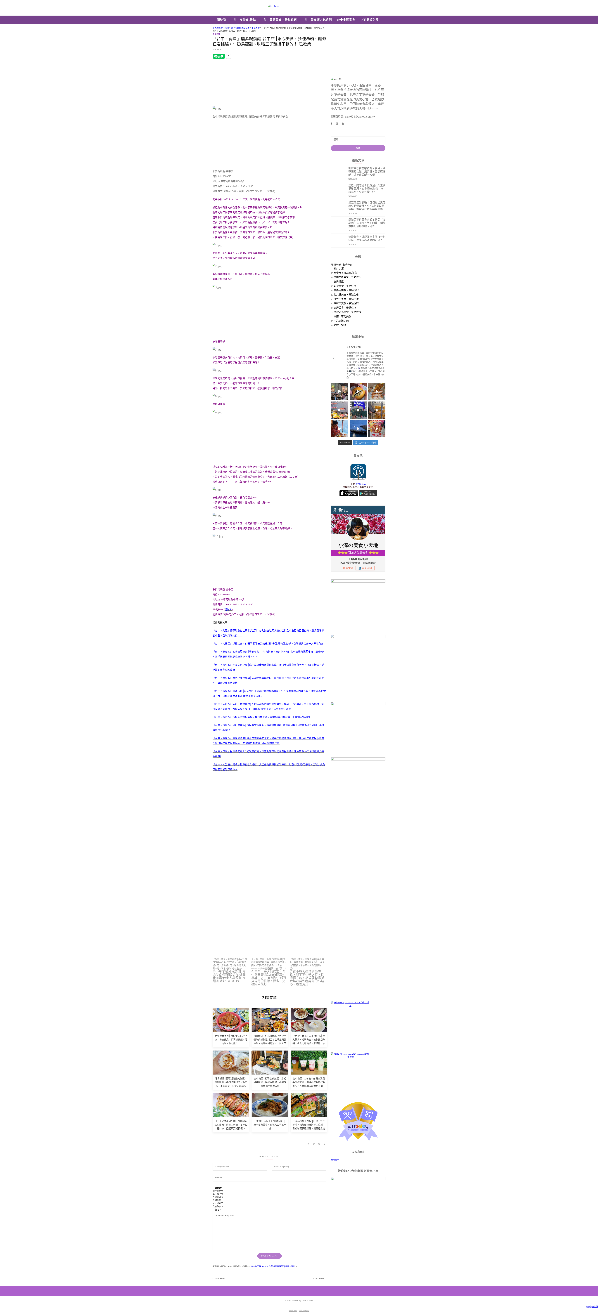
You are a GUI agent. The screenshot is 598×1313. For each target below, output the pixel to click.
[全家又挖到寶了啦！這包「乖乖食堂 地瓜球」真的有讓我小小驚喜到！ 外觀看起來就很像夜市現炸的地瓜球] (376, 428)
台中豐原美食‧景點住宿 (280, 19)
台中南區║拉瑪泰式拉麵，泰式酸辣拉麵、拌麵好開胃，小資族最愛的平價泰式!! (270, 1082)
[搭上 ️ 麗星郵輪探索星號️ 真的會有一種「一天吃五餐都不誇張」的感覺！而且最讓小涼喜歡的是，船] (339, 428)
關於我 (221, 19)
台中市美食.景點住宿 (345, 273)
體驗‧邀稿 (340, 325)
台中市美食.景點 (245, 19)
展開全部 (336, 264)
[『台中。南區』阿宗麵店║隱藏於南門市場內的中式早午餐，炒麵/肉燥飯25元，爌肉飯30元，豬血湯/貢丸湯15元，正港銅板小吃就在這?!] (232, 970)
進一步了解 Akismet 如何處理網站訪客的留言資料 (273, 1266)
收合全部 (348, 264)
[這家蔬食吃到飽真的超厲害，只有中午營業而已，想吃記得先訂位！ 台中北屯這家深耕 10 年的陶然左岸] (339, 391)
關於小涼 (339, 268)
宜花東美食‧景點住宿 (346, 303)
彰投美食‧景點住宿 (345, 286)
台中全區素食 (346, 19)
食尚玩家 (339, 281)
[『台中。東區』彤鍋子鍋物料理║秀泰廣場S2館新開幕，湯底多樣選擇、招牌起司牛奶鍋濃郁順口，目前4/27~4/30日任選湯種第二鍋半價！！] (270, 972)
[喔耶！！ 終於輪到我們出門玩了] (358, 410)
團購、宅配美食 (342, 316)
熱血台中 (335, 1160)
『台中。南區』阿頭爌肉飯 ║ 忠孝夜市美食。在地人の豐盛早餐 (270, 1125)
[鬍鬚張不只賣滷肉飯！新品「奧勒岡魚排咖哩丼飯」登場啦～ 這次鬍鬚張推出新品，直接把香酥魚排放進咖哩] (376, 391)
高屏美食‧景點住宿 (345, 307)
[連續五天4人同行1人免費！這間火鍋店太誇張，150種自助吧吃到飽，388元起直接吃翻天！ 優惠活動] (339, 410)
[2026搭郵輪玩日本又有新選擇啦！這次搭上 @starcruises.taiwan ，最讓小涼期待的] (358, 428)
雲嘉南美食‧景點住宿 (346, 290)
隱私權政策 (304, 1310)
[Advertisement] (269, 83)
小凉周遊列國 (369, 19)
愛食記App (361, 484)
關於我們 (293, 1310)
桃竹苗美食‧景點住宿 (346, 299)
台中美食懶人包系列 (318, 19)
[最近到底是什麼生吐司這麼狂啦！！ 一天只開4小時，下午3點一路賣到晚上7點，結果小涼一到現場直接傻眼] (376, 410)
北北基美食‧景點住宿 (346, 294)
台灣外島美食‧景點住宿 (347, 312)
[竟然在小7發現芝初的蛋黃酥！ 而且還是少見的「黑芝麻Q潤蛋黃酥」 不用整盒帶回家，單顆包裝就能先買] (358, 391)
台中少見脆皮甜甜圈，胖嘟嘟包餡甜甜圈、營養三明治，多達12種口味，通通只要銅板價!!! (230, 1125)
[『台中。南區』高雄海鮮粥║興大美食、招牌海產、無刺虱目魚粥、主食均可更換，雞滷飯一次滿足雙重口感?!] (309, 972)
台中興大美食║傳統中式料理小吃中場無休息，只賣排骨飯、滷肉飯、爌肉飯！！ (231, 1040)
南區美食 (216, 34)
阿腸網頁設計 (592, 1307)
